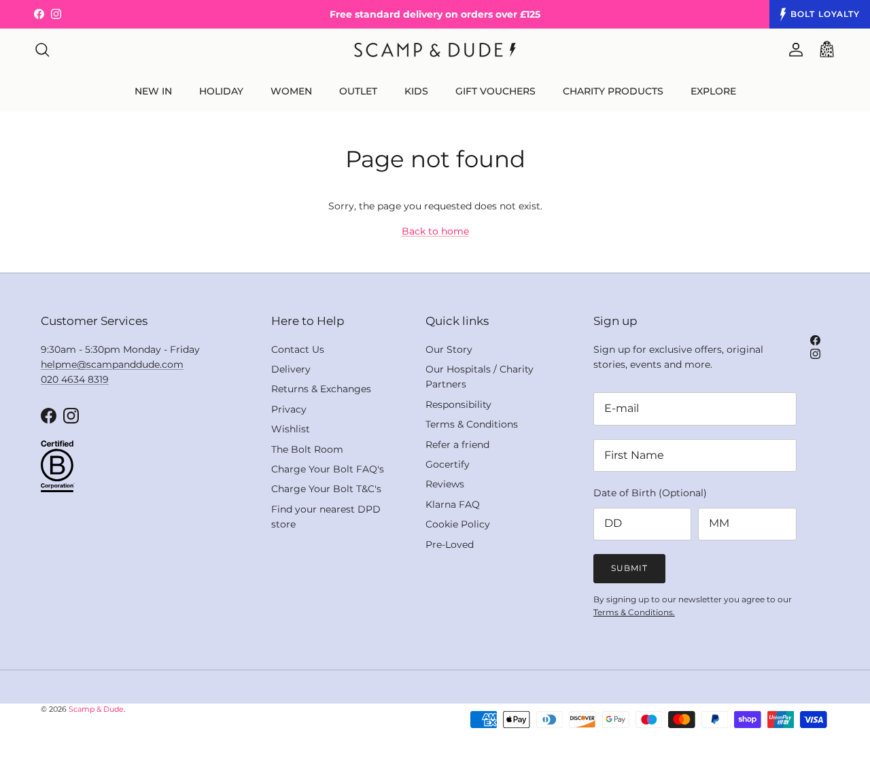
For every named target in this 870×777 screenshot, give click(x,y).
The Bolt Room (307, 449)
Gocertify (447, 464)
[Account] (793, 49)
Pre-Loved (449, 544)
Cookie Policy (457, 524)
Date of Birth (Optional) (650, 493)
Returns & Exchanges (321, 389)
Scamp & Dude (96, 709)
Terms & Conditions (471, 424)
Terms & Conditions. (634, 612)
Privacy (289, 409)
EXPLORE (713, 91)
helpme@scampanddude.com (112, 364)
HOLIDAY (221, 91)
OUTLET (358, 91)
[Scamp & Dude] (435, 50)
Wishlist (290, 429)
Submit (629, 568)
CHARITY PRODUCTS (613, 91)
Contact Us (297, 349)
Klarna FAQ (452, 504)
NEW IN (153, 91)
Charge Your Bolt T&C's (326, 489)
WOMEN (291, 91)
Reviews (444, 484)
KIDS (416, 91)
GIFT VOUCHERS (495, 91)
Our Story (448, 349)
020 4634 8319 (75, 379)
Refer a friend (457, 444)
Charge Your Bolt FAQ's (327, 469)
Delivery (291, 369)
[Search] (42, 49)
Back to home (435, 231)
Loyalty (825, 14)
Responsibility (458, 404)
